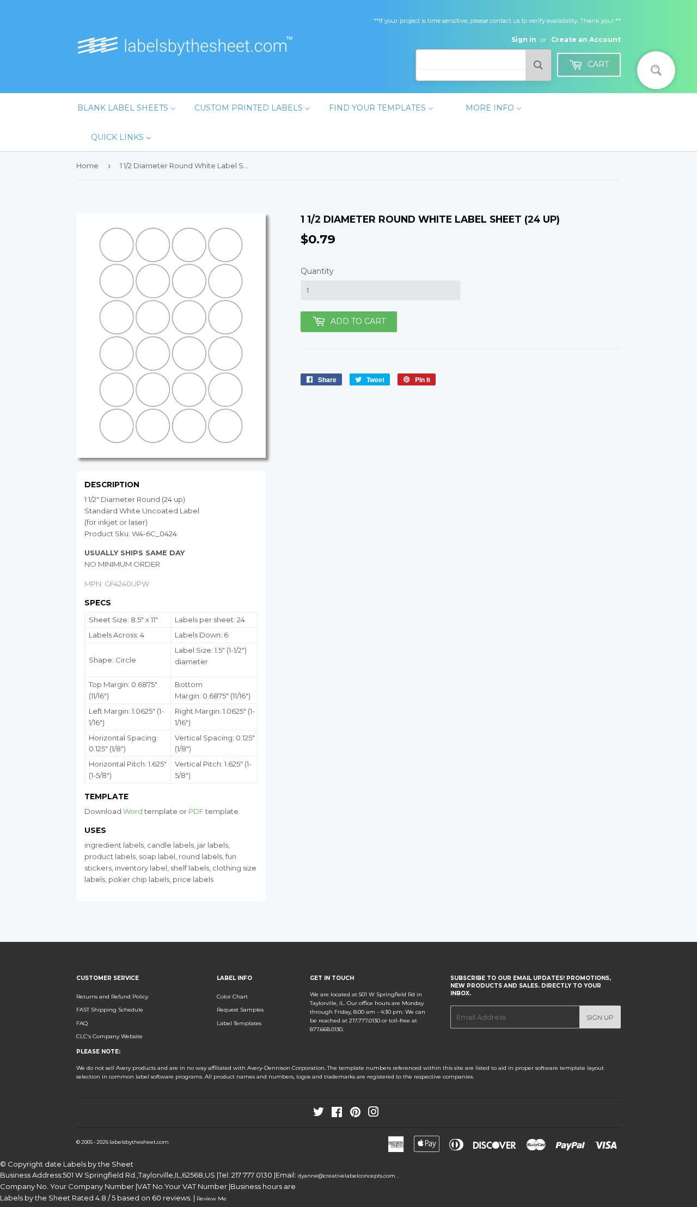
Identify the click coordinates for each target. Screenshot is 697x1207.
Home (87, 165)
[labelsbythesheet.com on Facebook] (337, 1114)
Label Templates (239, 1023)
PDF (196, 811)
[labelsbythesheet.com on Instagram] (373, 1114)
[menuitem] (126, 107)
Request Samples (240, 1009)
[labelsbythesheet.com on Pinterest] (355, 1114)
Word (133, 811)
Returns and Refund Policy (112, 996)
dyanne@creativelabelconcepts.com (347, 1175)
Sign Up (600, 1017)
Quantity (317, 271)
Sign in (523, 39)
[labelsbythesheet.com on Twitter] (318, 1114)
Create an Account (586, 39)
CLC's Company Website (109, 1036)
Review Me (212, 1198)
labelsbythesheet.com (139, 1141)
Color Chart (232, 996)
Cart (597, 64)
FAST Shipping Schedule (109, 1009)
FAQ (82, 1023)
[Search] (538, 65)
